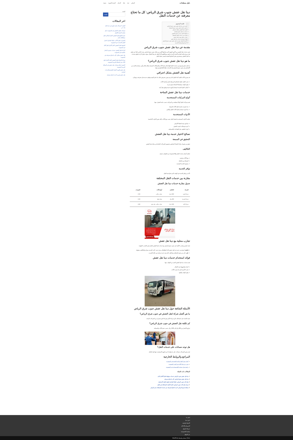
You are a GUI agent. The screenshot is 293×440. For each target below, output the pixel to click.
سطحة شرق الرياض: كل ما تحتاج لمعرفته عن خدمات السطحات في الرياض (169, 387)
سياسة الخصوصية (185, 431)
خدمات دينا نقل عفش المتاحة (180, 31)
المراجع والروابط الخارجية (181, 42)
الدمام (119, 3)
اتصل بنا (188, 417)
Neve (188, 438)
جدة (128, 3)
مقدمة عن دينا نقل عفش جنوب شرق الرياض (177, 26)
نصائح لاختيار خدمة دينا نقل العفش (179, 33)
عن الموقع (187, 434)
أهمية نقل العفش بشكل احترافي (180, 29)
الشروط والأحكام (185, 426)
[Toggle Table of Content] (186, 24)
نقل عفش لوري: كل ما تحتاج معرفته (116, 75)
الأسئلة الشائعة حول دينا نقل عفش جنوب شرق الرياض (175, 41)
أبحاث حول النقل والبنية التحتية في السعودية (177, 361)
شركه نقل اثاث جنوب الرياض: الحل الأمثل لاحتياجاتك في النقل (172, 384)
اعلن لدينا (187, 420)
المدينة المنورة (112, 3)
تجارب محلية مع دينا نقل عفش (180, 37)
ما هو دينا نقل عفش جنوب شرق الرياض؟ (178, 28)
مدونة (104, 3)
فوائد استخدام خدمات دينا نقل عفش (179, 39)
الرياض (133, 3)
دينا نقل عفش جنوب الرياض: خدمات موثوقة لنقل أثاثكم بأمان (173, 376)
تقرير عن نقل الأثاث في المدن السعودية (178, 364)
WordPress (175, 438)
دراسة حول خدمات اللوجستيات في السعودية (177, 367)
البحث (123, 11)
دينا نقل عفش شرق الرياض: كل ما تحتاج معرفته (176, 379)
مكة (124, 3)
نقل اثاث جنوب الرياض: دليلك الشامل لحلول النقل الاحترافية (173, 382)
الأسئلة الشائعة (186, 423)
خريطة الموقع (186, 428)
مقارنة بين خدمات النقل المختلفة (180, 35)
